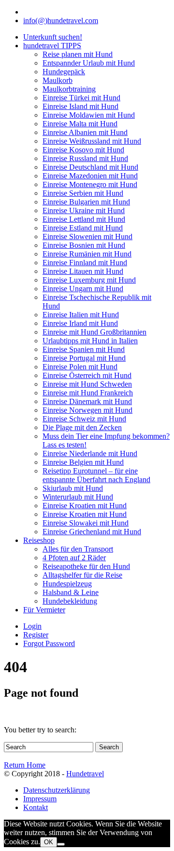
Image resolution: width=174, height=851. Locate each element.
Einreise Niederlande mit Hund (90, 453)
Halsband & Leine (71, 592)
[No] (61, 844)
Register (35, 635)
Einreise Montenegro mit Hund (90, 184)
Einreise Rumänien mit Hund (87, 254)
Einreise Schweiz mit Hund (84, 419)
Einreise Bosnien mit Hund (84, 245)
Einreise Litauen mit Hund (83, 271)
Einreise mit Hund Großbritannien (94, 332)
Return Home (24, 765)
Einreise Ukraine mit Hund (84, 210)
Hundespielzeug (67, 584)
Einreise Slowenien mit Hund (87, 236)
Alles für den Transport (78, 549)
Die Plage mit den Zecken (82, 427)
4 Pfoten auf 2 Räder (74, 558)
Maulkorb (57, 80)
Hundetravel (85, 774)
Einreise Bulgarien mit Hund (86, 202)
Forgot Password (49, 643)
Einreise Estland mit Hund (83, 228)
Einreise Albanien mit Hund (85, 132)
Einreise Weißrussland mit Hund (92, 141)
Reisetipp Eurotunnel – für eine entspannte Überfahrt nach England (96, 475)
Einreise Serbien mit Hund (83, 193)
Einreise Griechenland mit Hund (92, 531)
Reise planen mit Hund (78, 54)
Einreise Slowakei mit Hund (86, 523)
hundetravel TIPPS (52, 45)
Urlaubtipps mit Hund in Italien (90, 341)
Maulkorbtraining (69, 89)
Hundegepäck (64, 72)
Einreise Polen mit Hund (80, 367)
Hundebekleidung (70, 601)
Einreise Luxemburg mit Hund (89, 280)
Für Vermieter (44, 610)
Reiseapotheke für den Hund (86, 566)
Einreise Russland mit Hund (85, 158)
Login (32, 626)
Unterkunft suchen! (52, 37)
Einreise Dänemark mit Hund (87, 401)
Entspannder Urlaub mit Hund (89, 63)
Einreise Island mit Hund (80, 106)
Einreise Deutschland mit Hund (90, 167)
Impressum (40, 799)
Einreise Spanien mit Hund (84, 349)
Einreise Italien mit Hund (81, 315)
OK (48, 842)
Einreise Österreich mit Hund (87, 375)
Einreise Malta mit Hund (80, 124)
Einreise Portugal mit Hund (84, 358)
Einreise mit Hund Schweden (87, 384)
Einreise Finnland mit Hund (85, 262)
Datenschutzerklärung (56, 790)
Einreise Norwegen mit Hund (87, 410)
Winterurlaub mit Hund (78, 497)
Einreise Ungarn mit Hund (83, 288)
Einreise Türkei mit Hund (81, 98)
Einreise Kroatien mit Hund (85, 505)
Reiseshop (39, 540)
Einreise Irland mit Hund (80, 323)
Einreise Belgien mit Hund (83, 462)
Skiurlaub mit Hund (73, 488)
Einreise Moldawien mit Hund (89, 115)
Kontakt (35, 807)
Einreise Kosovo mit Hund (83, 150)
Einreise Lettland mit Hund (84, 219)
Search (109, 747)
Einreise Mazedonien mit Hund (90, 176)
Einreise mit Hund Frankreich (88, 393)
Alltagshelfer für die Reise (82, 575)
